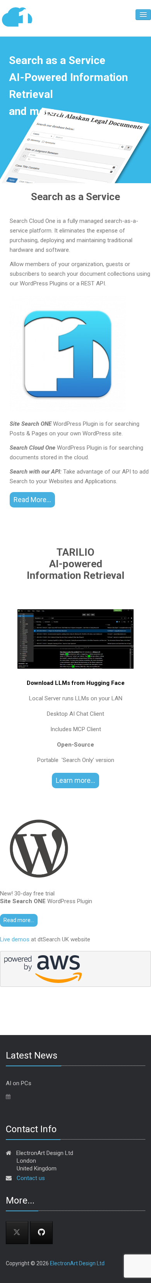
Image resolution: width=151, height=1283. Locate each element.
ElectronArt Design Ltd (77, 1263)
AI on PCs (18, 1083)
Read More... (32, 500)
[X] (17, 1232)
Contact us (31, 1178)
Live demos (14, 939)
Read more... (18, 920)
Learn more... (75, 780)
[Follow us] (41, 1232)
